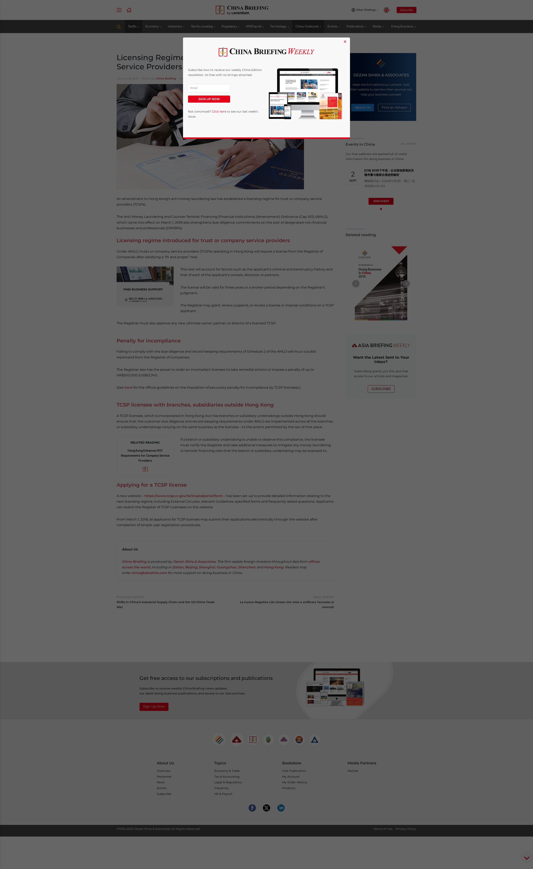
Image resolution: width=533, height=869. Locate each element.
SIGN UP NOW (209, 99)
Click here (219, 111)
